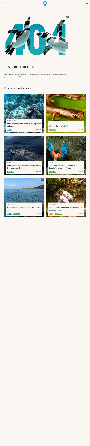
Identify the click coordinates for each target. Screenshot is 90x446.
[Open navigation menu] (87, 3)
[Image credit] (67, 17)
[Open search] (3, 3)
